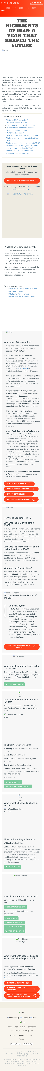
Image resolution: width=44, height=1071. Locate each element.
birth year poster (31, 186)
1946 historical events (16, 484)
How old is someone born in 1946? (19, 148)
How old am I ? (11, 918)
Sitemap (13, 1035)
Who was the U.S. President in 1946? (21, 125)
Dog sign (7, 978)
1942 (21, 8)
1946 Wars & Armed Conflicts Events (22, 289)
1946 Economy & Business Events (21, 296)
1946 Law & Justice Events (18, 294)
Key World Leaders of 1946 (16, 123)
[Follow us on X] (18, 1018)
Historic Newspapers (28, 1027)
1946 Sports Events (15, 291)
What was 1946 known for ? (17, 120)
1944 (34, 8)
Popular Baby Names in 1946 (18, 499)
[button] (22, 181)
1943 (27, 8)
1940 (8, 8)
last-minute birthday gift (22, 189)
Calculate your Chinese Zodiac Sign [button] (17, 989)
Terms (21, 1039)
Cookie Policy (28, 1044)
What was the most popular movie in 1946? (23, 143)
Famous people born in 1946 (18, 489)
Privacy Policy (15, 1044)
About (21, 1035)
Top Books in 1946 (12, 867)
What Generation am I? (14, 931)
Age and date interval (14, 927)
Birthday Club (28, 1030)
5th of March (22, 368)
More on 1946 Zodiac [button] (15, 983)
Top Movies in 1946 (12, 782)
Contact (30, 1035)
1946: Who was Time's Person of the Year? (22, 135)
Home (9, 1027)
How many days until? (14, 922)
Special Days (15, 1030)
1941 (14, 8)
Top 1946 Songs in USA (14, 684)
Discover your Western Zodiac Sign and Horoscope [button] (18, 995)
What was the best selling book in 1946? (22, 146)
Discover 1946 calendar (15, 907)
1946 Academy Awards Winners (17, 786)
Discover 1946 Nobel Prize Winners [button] (19, 647)
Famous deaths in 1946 (16, 494)
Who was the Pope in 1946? (18, 133)
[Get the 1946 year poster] (22, 214)
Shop (16, 1027)
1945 (40, 8)
